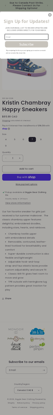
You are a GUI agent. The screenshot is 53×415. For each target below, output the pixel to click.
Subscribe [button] (26, 44)
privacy (26, 69)
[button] (50, 15)
